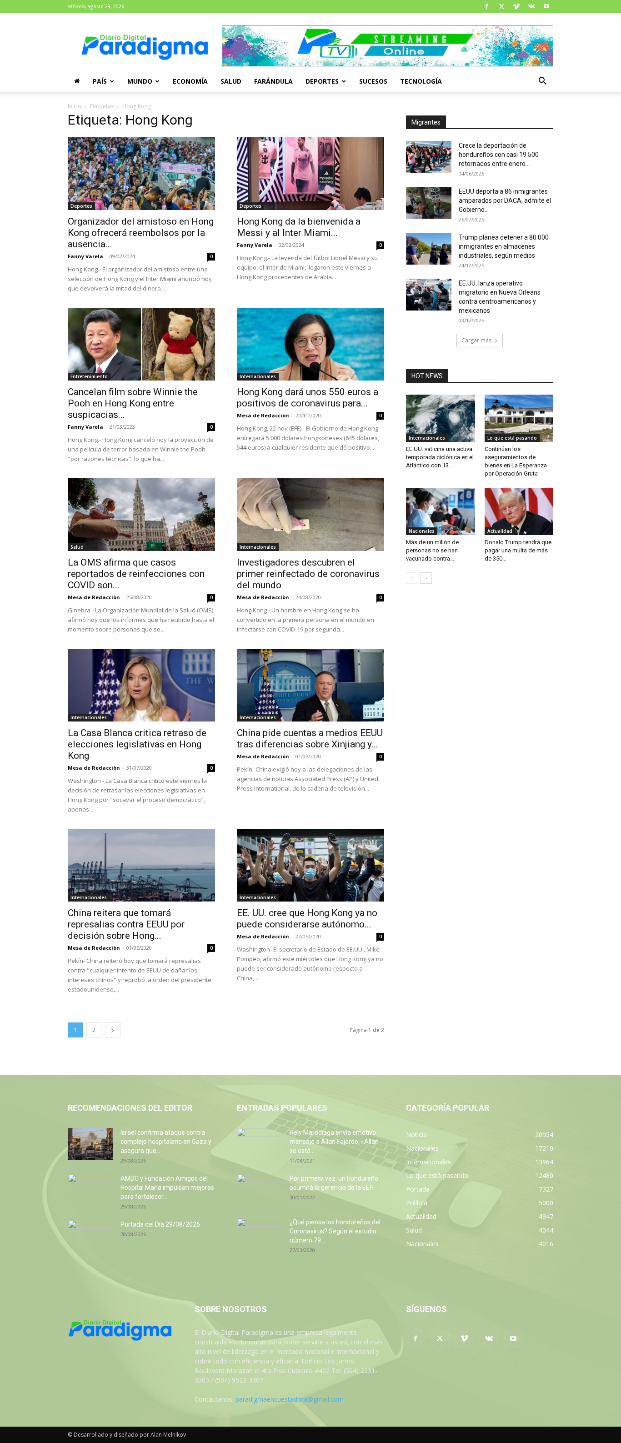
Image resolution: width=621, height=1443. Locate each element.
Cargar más (476, 340)
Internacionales (258, 376)
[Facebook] (486, 6)
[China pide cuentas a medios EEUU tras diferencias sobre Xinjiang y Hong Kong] (310, 685)
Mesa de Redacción (263, 415)
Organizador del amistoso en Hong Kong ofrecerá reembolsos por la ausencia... (141, 233)
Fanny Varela (85, 256)
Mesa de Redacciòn (94, 597)
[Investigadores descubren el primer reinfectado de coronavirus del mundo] (310, 514)
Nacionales (422, 531)
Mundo (139, 81)
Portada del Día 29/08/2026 (160, 1224)
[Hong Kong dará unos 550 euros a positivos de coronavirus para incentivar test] (310, 344)
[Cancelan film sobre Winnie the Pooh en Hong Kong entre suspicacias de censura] (141, 344)
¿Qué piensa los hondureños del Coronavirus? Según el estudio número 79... (335, 1231)
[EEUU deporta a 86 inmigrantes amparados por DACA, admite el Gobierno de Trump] (428, 203)
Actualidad (499, 531)
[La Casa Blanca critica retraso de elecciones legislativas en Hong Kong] (141, 685)
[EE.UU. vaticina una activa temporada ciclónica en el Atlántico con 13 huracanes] (440, 418)
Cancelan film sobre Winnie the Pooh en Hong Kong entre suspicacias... (133, 403)
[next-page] (112, 1029)
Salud (230, 81)
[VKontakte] (531, 6)
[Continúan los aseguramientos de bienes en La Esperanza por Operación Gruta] (519, 418)
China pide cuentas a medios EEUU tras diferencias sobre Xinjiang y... (310, 738)
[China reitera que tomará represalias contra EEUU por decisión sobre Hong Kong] (141, 865)
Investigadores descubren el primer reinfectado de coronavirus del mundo (308, 574)
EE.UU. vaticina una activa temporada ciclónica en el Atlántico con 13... (440, 457)
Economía (190, 81)
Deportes (322, 81)
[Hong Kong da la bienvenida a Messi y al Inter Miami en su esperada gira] (310, 173)
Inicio (74, 106)
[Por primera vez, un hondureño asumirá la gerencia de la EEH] (259, 1190)
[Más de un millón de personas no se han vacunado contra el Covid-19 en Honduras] (440, 511)
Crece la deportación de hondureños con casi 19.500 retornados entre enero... (499, 154)
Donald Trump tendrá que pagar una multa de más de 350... (518, 550)
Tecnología (421, 81)
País (100, 81)
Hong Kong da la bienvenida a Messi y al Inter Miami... (299, 227)
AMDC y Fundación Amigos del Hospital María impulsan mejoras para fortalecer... (167, 1187)
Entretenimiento (89, 376)
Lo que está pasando (512, 438)
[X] (501, 6)
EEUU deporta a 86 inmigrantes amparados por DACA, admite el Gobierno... (505, 200)
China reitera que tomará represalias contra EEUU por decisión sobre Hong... (126, 924)
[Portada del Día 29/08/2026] (90, 1236)
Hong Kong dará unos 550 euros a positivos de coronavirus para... (307, 397)
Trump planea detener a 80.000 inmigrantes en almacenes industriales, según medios (504, 246)
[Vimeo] (516, 6)
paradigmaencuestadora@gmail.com (289, 1399)
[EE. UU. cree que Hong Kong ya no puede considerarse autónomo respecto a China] (310, 865)
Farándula (273, 81)
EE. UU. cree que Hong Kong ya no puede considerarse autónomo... (307, 918)
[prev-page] (411, 578)
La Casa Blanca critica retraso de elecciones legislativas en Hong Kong (137, 744)
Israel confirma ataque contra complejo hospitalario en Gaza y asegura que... (165, 1141)
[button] (542, 82)
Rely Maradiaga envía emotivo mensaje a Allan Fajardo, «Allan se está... (334, 1141)
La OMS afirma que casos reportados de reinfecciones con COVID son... (136, 574)
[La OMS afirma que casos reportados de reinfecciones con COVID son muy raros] (141, 514)
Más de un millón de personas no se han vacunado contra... (432, 550)
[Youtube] (546, 6)
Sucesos (373, 81)
